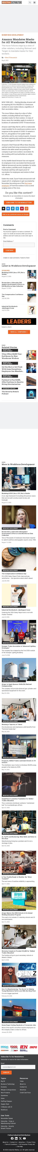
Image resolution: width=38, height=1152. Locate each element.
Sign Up (6, 1072)
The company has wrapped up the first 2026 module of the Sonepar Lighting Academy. (18, 651)
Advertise (22, 1142)
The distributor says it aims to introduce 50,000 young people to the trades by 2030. (19, 766)
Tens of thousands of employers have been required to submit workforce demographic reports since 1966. (19, 539)
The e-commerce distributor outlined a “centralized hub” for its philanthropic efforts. (18, 804)
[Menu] (34, 2)
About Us (5, 1142)
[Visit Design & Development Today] (5, 1047)
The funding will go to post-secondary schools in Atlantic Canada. (17, 956)
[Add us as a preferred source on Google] (26, 208)
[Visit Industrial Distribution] (5, 1050)
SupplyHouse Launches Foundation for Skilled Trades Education (17, 799)
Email (2, 1063)
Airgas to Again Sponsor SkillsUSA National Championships (17, 685)
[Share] (8, 208)
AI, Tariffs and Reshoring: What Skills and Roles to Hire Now (19, 837)
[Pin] (22, 208)
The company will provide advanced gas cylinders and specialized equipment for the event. (19, 689)
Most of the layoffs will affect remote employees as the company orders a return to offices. (18, 1029)
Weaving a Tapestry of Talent (12, 724)
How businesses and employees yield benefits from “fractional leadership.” (18, 728)
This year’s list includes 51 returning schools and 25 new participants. (18, 918)
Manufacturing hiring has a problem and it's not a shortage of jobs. (17, 842)
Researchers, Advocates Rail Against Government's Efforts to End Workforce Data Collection (13, 284)
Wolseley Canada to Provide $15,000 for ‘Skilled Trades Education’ (18, 952)
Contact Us (13, 1142)
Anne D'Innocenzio (11, 57)
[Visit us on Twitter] (20, 1138)
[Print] (3, 208)
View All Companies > (19, 332)
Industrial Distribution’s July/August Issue (9, 307)
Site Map (20, 1146)
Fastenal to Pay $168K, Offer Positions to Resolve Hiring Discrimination (13, 382)
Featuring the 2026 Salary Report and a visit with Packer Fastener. (17, 613)
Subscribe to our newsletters (19, 202)
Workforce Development (13, 35)
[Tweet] (17, 208)
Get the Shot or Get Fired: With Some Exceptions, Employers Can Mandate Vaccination (12, 369)
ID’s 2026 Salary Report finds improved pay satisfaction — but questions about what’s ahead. (17, 577)
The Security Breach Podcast (10, 393)
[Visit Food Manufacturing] (14, 1047)
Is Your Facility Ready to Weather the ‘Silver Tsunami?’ (17, 878)
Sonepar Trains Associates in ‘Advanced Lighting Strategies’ (19, 647)
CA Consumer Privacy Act (27, 1144)
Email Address (8, 241)
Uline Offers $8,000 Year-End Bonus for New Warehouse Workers (12, 356)
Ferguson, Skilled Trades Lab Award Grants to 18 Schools (18, 761)
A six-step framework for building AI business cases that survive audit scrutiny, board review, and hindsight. (19, 498)
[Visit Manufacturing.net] (14, 1050)
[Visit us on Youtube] (24, 1138)
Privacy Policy (31, 1142)
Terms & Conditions (11, 1144)
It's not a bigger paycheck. (10, 993)
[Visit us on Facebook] (12, 1138)
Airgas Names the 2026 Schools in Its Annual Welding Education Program (17, 914)
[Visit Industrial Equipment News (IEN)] (24, 1047)
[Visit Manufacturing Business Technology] (24, 1050)
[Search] (30, 2)
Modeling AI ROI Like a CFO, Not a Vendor (13, 273)
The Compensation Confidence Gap (12, 295)
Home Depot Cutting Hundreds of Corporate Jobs (19, 1025)
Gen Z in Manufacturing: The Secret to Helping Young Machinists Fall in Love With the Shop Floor (19, 990)
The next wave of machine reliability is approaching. (18, 881)
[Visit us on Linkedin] (16, 1138)
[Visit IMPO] (33, 1047)
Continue (9, 250)
